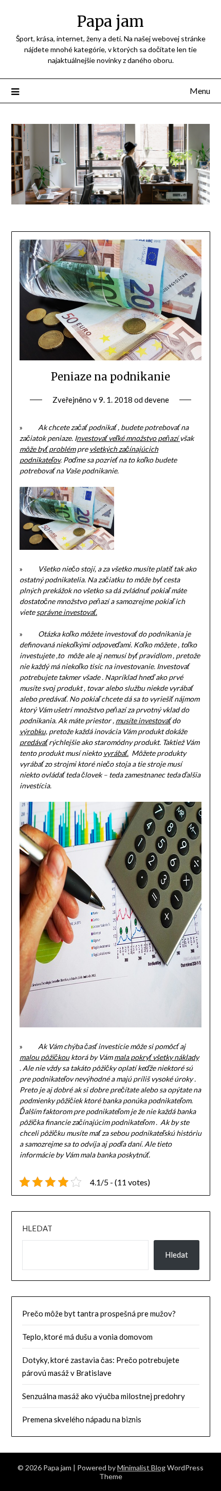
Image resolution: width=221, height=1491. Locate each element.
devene (156, 399)
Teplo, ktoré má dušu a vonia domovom (87, 1336)
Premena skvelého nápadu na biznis (81, 1419)
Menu (200, 91)
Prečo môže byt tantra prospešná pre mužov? (99, 1313)
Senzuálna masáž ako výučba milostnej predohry (103, 1396)
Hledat (37, 1228)
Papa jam (110, 21)
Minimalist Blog (141, 1467)
